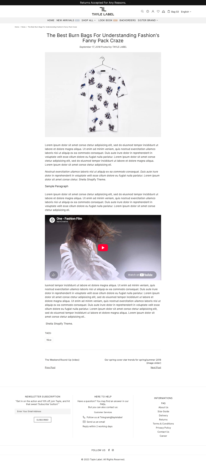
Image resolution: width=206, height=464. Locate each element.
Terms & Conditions (163, 423)
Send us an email (96, 421)
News (23, 27)
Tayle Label (103, 11)
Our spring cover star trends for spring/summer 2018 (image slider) (133, 361)
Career (163, 435)
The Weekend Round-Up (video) (62, 359)
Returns (163, 419)
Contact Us (163, 431)
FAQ (163, 403)
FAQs (102, 404)
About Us (163, 407)
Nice (49, 339)
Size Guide (163, 411)
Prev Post (50, 367)
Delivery (163, 415)
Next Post (156, 367)
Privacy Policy (163, 427)
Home (17, 27)
